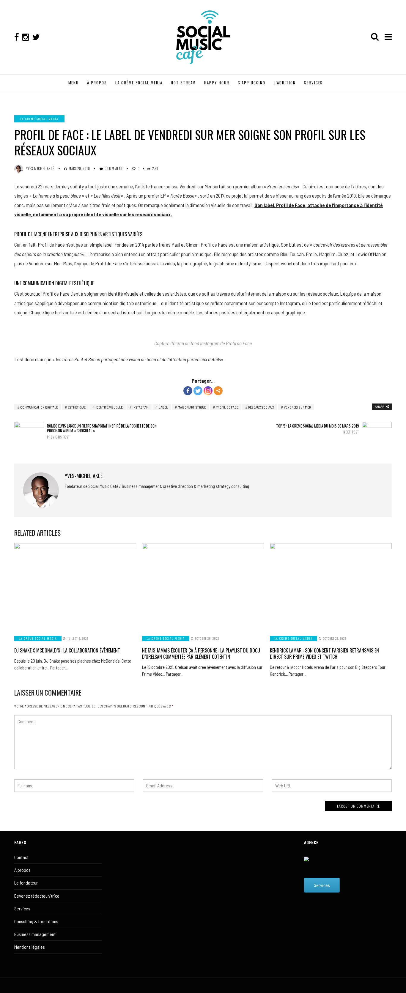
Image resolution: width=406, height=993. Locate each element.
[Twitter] (197, 390)
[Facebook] (187, 390)
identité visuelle (109, 407)
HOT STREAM (183, 83)
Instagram (141, 407)
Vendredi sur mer (297, 407)
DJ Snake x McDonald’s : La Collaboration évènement (67, 650)
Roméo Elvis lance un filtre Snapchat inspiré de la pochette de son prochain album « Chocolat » (102, 431)
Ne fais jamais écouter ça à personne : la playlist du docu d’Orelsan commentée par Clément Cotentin (201, 653)
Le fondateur (26, 882)
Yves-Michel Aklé (40, 168)
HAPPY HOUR (216, 83)
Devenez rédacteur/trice (36, 896)
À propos (22, 870)
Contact (21, 857)
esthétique (77, 407)
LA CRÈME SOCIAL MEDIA (139, 83)
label (163, 407)
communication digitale (39, 407)
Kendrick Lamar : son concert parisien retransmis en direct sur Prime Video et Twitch (324, 653)
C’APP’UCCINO (251, 83)
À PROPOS (97, 83)
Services (22, 908)
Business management (35, 934)
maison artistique (192, 407)
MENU (73, 83)
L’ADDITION (285, 83)
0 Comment (114, 168)
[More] (218, 390)
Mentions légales (29, 947)
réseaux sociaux (261, 407)
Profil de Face (227, 407)
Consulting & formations (36, 921)
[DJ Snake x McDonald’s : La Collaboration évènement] (75, 585)
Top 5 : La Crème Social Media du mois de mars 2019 (317, 428)
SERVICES (313, 83)
